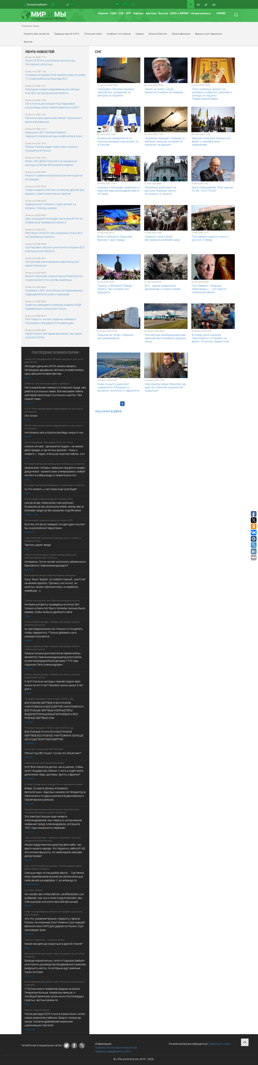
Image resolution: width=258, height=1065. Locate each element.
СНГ (121, 13)
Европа (103, 13)
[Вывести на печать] (72, 4)
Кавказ (140, 33)
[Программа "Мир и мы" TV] (133, 4)
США (113, 13)
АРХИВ (220, 13)
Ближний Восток (158, 33)
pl (206, 4)
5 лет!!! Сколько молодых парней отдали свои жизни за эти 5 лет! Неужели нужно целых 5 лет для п (54, 685)
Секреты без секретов (36, 33)
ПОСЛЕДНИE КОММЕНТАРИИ (55, 352)
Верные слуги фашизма (208, 33)
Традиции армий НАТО (66, 33)
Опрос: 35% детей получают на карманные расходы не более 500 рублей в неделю (51, 163)
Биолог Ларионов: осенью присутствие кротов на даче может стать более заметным (54, 278)
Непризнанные (201, 13)
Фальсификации (181, 33)
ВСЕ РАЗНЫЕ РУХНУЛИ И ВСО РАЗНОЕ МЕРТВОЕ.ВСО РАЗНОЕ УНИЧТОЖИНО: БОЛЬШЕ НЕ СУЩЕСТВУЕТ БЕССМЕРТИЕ (54, 735)
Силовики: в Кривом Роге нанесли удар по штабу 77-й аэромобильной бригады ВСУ (55, 76)
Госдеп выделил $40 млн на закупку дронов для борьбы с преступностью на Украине (54, 191)
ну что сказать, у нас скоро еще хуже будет (51, 489)
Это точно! (31, 415)
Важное (28, 41)
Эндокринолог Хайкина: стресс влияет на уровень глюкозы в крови (50, 206)
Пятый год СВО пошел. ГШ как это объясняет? (53, 753)
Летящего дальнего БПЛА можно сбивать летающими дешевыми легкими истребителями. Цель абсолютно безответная (54, 369)
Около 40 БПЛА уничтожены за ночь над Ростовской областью (50, 62)
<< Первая (103, 403)
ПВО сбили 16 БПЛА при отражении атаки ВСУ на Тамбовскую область (54, 234)
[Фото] (125, 4)
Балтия (163, 13)
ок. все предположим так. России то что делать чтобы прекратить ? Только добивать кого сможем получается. (54, 632)
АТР (128, 13)
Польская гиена (93, 33)
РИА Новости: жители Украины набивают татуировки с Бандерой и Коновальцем (50, 321)
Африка (138, 13)
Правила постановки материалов (116, 1047)
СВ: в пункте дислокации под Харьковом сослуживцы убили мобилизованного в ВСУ (52, 105)
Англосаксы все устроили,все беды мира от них (54, 432)
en (198, 4)
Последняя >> (170, 403)
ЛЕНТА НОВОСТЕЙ (39, 52)
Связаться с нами (220, 1044)
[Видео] (117, 4)
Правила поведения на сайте (113, 1051)
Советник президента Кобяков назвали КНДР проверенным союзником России (53, 306)
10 (159, 403)
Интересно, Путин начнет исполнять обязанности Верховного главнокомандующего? (55, 563)
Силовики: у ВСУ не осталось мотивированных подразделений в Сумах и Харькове (54, 292)
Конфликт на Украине (119, 33)
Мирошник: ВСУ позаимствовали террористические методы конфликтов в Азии (53, 134)
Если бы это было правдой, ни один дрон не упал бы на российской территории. (55, 526)
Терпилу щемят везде (38, 545)
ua (213, 4)
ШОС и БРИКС (179, 13)
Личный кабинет (37, 4)
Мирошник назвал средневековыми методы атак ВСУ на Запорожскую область (52, 91)
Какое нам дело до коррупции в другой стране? (54, 943)
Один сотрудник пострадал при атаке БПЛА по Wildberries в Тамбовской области (54, 220)
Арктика (151, 13)
